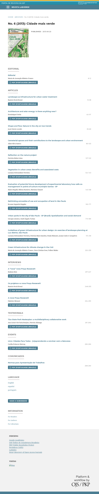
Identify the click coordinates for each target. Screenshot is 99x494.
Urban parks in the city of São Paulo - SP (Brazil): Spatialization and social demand (44, 216)
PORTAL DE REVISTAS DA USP (13, 3)
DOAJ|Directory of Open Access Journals (25, 452)
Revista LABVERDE (20, 7)
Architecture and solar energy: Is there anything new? (32, 111)
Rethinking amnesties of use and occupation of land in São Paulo (37, 201)
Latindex (12, 450)
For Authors (12, 420)
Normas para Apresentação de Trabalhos (26, 363)
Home (10, 17)
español (11, 386)
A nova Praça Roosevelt (18, 298)
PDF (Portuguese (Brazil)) (23, 82)
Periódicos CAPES (16, 447)
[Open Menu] (8, 7)
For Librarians (13, 424)
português (12, 390)
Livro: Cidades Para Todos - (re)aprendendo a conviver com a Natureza (39, 341)
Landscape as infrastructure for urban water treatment (32, 97)
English (11, 383)
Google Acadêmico (16, 440)
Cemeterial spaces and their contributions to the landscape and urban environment (45, 140)
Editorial (11, 75)
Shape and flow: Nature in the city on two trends (29, 126)
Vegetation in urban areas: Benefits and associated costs (33, 170)
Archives (19, 17)
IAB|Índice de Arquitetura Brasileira (24, 442)
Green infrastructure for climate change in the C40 (30, 247)
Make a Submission (18, 401)
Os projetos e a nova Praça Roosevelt (24, 283)
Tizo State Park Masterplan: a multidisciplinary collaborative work (37, 319)
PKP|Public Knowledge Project (21, 445)
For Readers (12, 417)
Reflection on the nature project (22, 155)
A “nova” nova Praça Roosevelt (21, 269)
